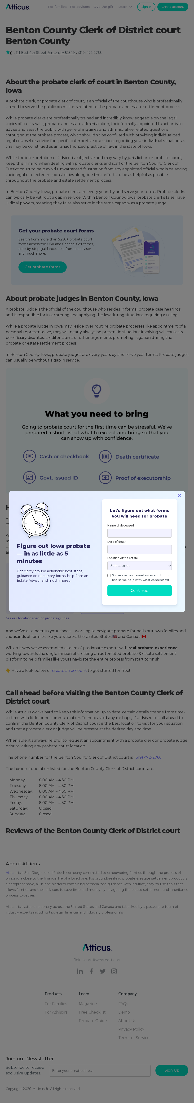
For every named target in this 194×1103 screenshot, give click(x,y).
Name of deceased (120, 525)
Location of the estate (122, 558)
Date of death (117, 541)
